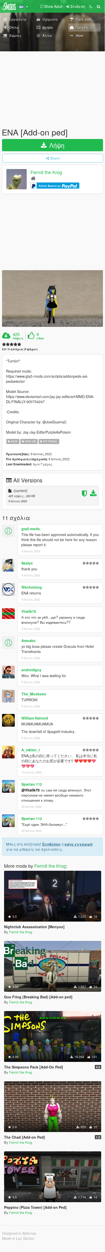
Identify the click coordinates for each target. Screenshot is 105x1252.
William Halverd (34, 718)
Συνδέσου (51, 844)
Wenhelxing (31, 587)
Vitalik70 (28, 611)
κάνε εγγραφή (79, 844)
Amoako (28, 640)
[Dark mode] (90, 6)
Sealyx (27, 563)
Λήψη (56, 145)
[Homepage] (33, 178)
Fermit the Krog (46, 172)
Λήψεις (18, 338)
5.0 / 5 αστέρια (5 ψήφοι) (20, 349)
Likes (40, 338)
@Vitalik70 (30, 789)
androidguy (31, 669)
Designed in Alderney (19, 1233)
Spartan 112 (31, 784)
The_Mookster (33, 693)
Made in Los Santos (18, 1238)
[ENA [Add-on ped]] (52, 298)
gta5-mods (30, 528)
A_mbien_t (30, 749)
